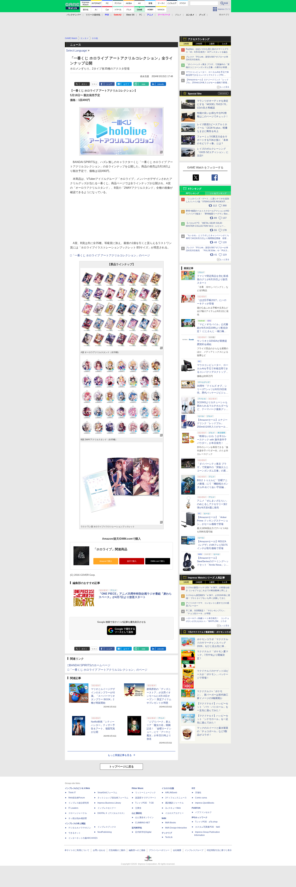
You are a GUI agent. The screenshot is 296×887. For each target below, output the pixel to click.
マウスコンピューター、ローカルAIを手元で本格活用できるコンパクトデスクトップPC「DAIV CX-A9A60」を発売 (212, 372)
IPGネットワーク (199, 817)
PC (140, 15)
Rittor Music (138, 788)
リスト (94, 84)
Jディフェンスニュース (176, 798)
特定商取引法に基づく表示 (219, 850)
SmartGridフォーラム (107, 792)
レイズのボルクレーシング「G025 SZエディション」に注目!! (212, 152)
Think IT (72, 792)
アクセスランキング (198, 39)
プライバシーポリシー (159, 850)
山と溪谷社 (137, 813)
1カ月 (224, 44)
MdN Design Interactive (176, 828)
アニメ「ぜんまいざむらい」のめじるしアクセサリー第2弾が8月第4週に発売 (212, 504)
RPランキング (192, 193)
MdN (164, 818)
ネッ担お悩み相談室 (77, 818)
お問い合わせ (99, 850)
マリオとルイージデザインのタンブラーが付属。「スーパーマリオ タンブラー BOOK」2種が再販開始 (103, 696)
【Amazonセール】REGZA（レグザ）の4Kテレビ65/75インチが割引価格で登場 (212, 545)
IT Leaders (73, 808)
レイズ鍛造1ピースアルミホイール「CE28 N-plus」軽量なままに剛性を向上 (212, 128)
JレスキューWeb (173, 808)
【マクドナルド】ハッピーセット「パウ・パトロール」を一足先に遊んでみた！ (212, 707)
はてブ (126, 84)
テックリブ (167, 833)
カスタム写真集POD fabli (207, 827)
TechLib (168, 837)
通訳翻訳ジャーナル (174, 803)
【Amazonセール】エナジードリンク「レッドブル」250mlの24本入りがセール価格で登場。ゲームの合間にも (207, 82)
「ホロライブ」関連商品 (110, 549)
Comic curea (201, 798)
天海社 (198, 792)
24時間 (199, 44)
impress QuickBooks (204, 803)
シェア (109, 84)
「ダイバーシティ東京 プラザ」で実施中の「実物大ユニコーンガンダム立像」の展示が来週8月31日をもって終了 (208, 67)
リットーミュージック (145, 792)
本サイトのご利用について (77, 850)
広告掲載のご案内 (117, 850)
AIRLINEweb (171, 792)
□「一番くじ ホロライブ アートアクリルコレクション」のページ (110, 255)
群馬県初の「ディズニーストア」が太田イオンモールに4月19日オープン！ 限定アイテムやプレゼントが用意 (159, 696)
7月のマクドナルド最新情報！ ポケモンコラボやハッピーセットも (209, 633)
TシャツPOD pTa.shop (206, 822)
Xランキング (194, 188)
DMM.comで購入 (158, 561)
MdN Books (170, 822)
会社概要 (177, 850)
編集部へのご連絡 (137, 850)
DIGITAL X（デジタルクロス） (111, 813)
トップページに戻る (121, 766)
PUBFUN (196, 808)
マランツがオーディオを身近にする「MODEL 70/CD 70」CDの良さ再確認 (212, 104)
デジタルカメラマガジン (79, 828)
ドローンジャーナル (77, 813)
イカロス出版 (168, 788)
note (143, 84)
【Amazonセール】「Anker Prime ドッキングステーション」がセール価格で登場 (212, 520)
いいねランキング (218, 193)
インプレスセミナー (106, 808)
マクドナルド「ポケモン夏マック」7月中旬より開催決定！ (212, 655)
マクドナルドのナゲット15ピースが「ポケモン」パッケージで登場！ (213, 674)
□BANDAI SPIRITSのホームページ (88, 665)
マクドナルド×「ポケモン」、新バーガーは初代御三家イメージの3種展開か (212, 695)
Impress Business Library (109, 803)
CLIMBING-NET (142, 822)
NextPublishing (104, 832)
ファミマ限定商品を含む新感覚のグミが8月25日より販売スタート (212, 279)
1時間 (186, 44)
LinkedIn (160, 84)
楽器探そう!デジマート (145, 798)
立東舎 (138, 808)
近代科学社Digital (143, 832)
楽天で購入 (132, 561)
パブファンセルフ (203, 812)
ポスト (84, 84)
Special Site (195, 93)
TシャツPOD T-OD (144, 803)
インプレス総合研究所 (78, 803)
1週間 (211, 44)
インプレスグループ (194, 850)
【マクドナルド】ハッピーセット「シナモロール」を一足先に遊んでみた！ (212, 719)
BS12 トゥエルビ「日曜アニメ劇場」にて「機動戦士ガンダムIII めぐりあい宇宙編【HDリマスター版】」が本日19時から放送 (212, 487)
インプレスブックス (106, 827)
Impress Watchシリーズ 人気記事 (206, 577)
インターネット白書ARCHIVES (82, 838)
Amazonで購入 (106, 561)
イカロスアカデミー (174, 813)
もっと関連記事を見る (120, 755)
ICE (193, 788)
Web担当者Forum (76, 798)
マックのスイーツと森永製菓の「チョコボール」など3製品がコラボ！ (212, 731)
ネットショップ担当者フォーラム (112, 798)
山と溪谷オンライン (144, 817)
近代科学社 (137, 828)
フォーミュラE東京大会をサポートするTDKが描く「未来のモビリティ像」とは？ (212, 140)
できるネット (74, 833)
